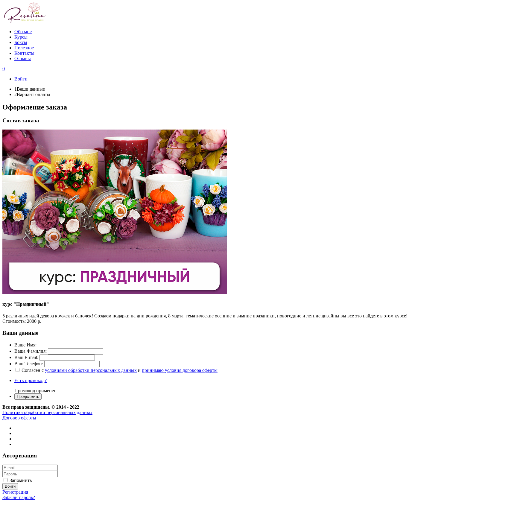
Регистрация (15, 492)
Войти (21, 78)
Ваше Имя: (25, 344)
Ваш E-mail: (26, 357)
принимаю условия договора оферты (180, 370)
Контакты (24, 53)
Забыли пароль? (18, 497)
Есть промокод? (30, 380)
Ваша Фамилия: (30, 351)
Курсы (21, 36)
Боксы (20, 42)
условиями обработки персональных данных (91, 370)
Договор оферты (19, 417)
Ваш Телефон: (28, 363)
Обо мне (23, 31)
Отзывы (22, 58)
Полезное (24, 47)
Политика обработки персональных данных (47, 412)
